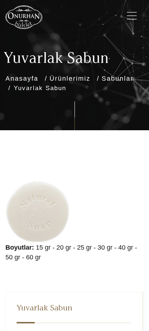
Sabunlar (117, 78)
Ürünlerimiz (70, 78)
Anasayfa (21, 78)
